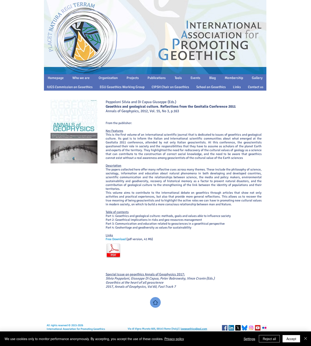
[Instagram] (251, 328)
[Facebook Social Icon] (224, 328)
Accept (291, 338)
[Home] (155, 302)
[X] (238, 328)
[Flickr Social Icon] (264, 328)
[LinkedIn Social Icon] (231, 328)
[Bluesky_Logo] (244, 328)
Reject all (269, 338)
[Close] (305, 338)
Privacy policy (174, 338)
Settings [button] (249, 338)
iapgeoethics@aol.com (194, 329)
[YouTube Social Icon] (257, 328)
